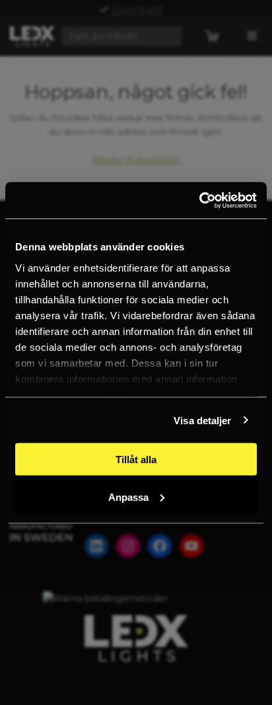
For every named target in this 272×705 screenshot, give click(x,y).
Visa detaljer (202, 420)
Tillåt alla (136, 459)
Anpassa (128, 496)
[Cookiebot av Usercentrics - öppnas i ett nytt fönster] (199, 200)
